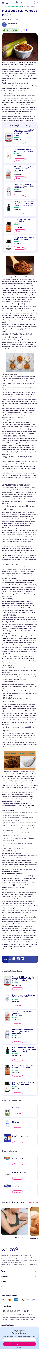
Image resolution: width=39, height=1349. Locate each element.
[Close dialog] (37, 1329)
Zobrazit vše (33, 1202)
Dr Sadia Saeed (12, 23)
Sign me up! (19, 1344)
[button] (2, 2)
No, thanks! (19, 1347)
